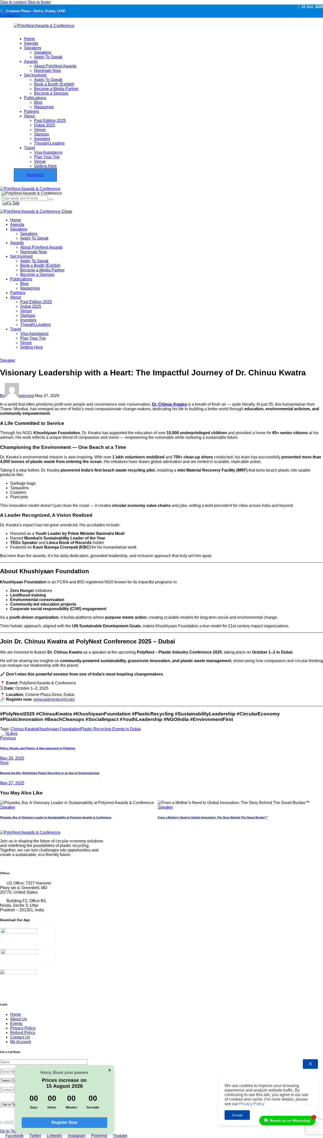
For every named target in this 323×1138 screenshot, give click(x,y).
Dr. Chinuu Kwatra (169, 404)
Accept (237, 1115)
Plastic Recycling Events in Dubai (110, 729)
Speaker (7, 360)
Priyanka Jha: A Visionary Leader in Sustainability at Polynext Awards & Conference (55, 817)
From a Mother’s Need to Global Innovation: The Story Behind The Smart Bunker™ (213, 817)
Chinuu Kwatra (24, 729)
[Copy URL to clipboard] (37, 733)
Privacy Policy (251, 1104)
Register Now (64, 1122)
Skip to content (13, 2)
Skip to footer (39, 2)
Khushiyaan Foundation (58, 729)
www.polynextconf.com (54, 699)
